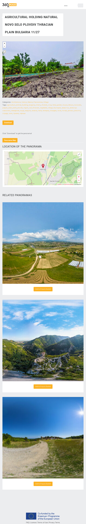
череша (22, 113)
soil (30, 108)
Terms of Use (42, 522)
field (54, 105)
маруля (28, 110)
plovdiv (20, 108)
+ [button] (79, 176)
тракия (16, 113)
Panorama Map (10, 140)
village (50, 108)
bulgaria (32, 105)
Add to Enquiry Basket (43, 289)
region (26, 108)
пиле (40, 110)
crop (50, 105)
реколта (77, 110)
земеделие (15, 110)
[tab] (9, 140)
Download (8, 123)
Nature (30, 102)
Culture (24, 102)
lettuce (70, 105)
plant (15, 108)
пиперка (46, 110)
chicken (44, 105)
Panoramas (38, 102)
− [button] (79, 180)
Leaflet (60, 184)
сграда (5, 113)
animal (18, 105)
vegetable (43, 108)
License (33, 522)
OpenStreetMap (68, 184)
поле (59, 110)
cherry (38, 105)
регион (70, 110)
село (11, 113)
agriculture (11, 105)
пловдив (53, 110)
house (65, 105)
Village (45, 102)
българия (57, 108)
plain (10, 108)
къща (22, 110)
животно (65, 108)
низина (34, 110)
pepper (5, 108)
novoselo (77, 105)
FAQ (27, 522)
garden (59, 105)
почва (64, 110)
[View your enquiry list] (80, 5)
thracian (36, 108)
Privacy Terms (54, 522)
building (25, 105)
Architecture (16, 102)
